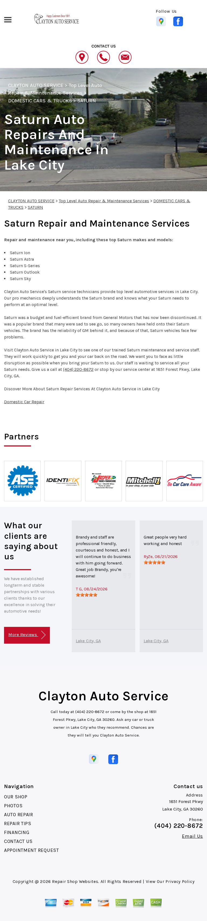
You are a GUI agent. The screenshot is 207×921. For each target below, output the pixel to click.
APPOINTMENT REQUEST (31, 850)
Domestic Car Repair (24, 401)
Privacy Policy (179, 881)
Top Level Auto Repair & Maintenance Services (104, 200)
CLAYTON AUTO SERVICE (35, 85)
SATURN (86, 101)
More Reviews (23, 634)
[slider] (86, 595)
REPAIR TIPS (17, 823)
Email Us (192, 836)
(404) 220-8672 (78, 369)
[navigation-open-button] (7, 19)
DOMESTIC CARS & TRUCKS (40, 101)
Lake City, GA (88, 640)
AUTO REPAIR (18, 815)
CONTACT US (18, 841)
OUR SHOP (15, 797)
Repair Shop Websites (75, 881)
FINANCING (16, 832)
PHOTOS (13, 806)
